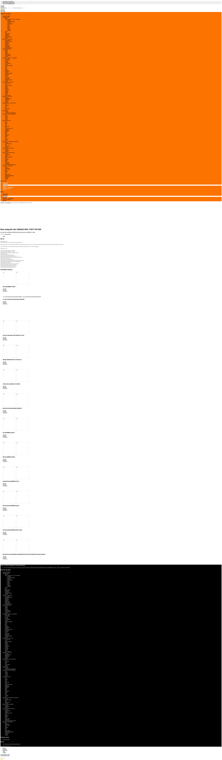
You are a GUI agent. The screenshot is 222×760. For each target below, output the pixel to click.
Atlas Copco (7, 40)
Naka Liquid (7, 45)
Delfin (6, 52)
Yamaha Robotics (8, 47)
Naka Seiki (7, 130)
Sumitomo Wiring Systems (10, 164)
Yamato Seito (7, 95)
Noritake (6, 91)
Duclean (6, 53)
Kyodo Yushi (7, 174)
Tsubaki (6, 139)
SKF (6, 137)
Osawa (6, 117)
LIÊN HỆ (4, 189)
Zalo (4, 744)
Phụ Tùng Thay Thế (6, 120)
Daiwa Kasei (7, 154)
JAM (6, 84)
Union (6, 94)
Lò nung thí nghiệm (6, 16)
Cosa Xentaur (7, 63)
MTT (6, 67)
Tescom (9, 29)
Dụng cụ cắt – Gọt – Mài (8, 82)
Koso (8, 25)
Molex (6, 160)
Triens (6, 118)
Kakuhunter (7, 71)
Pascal (8, 27)
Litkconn (6, 129)
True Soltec (7, 77)
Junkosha (7, 126)
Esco (6, 115)
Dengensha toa (8, 98)
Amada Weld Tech (8, 41)
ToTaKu (6, 147)
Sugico (6, 177)
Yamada (9, 30)
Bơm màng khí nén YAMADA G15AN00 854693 (9, 232)
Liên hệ (8, 739)
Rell (6, 144)
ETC (6, 107)
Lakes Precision (8, 85)
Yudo (6, 140)
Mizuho (6, 88)
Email (19, 744)
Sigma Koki (7, 46)
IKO (6, 124)
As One (6, 61)
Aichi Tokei (7, 58)
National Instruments (9, 175)
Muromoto (7, 89)
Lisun (6, 66)
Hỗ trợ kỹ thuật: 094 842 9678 (9, 2)
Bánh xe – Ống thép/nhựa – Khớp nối (10, 141)
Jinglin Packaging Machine (10, 112)
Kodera (6, 149)
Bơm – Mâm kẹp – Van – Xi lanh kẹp (12, 19)
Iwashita (6, 42)
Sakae (6, 135)
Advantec (7, 167)
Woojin (6, 38)
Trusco (6, 119)
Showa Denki (7, 55)
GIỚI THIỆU (5, 184)
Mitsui (6, 87)
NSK (6, 133)
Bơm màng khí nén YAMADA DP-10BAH (27, 232)
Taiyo (8, 28)
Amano (6, 50)
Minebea (7, 159)
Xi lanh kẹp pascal (11, 21)
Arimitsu (9, 22)
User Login (2, 10)
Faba (6, 123)
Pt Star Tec (7, 162)
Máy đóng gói (5, 110)
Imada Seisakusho (9, 65)
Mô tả (4, 236)
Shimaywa (7, 150)
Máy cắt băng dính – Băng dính (9, 102)
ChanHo (6, 171)
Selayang (7, 100)
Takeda (6, 93)
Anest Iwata (7, 169)
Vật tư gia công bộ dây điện (8, 152)
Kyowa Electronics (9, 128)
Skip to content (3, 180)
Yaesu (6, 109)
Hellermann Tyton (8, 156)
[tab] (112, 236)
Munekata (7, 99)
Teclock (6, 75)
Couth (6, 31)
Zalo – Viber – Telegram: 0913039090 (62, 567)
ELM (6, 106)
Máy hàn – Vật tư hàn (7, 96)
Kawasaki (7, 43)
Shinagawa (7, 176)
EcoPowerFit (7, 54)
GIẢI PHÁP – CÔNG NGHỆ (8, 187)
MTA (6, 161)
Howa (8, 24)
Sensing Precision (8, 73)
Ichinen (6, 111)
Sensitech (7, 74)
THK (6, 138)
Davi (6, 32)
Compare (4, 290)
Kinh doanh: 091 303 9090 (8, 1)
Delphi (6, 155)
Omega (6, 69)
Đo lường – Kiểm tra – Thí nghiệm (10, 57)
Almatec (9, 20)
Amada (6, 18)
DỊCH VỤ (4, 186)
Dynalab (6, 62)
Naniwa (6, 131)
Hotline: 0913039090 (38, 567)
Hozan (6, 116)
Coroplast (7, 105)
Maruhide (7, 34)
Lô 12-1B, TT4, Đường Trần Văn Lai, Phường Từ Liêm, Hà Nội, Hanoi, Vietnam (18, 567)
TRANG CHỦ (5, 182)
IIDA (6, 173)
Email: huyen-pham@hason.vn (9, 3)
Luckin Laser (7, 33)
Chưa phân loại (8, 202)
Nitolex (6, 90)
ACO (6, 166)
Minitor (6, 86)
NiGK (6, 68)
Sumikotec (7, 163)
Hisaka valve (10, 23)
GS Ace (6, 142)
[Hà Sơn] (2, 5)
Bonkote (6, 97)
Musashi (7, 44)
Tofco (6, 76)
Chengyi (6, 153)
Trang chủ (2, 202)
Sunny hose (7, 145)
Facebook (7, 744)
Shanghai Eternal (8, 36)
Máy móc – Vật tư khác (7, 165)
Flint (6, 172)
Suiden (6, 56)
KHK (6, 127)
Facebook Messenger (13, 744)
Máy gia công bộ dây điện (8, 148)
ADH (6, 104)
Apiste (6, 51)
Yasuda (6, 80)
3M (5, 121)
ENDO (6, 122)
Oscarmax (7, 35)
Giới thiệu (5, 739)
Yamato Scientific (8, 79)
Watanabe (7, 78)
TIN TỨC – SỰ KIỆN (7, 188)
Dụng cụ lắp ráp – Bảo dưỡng (9, 113)
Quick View (5, 291)
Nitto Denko (7, 108)
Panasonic (7, 134)
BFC (6, 170)
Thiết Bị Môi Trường (7, 49)
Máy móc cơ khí (6, 17)
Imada (6, 64)
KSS (6, 158)
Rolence (6, 72)
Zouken (6, 151)
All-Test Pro (7, 60)
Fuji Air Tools (7, 83)
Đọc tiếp (4, 288)
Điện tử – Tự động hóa (7, 39)
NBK (6, 132)
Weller (6, 101)
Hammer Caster (8, 143)
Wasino (6, 178)
